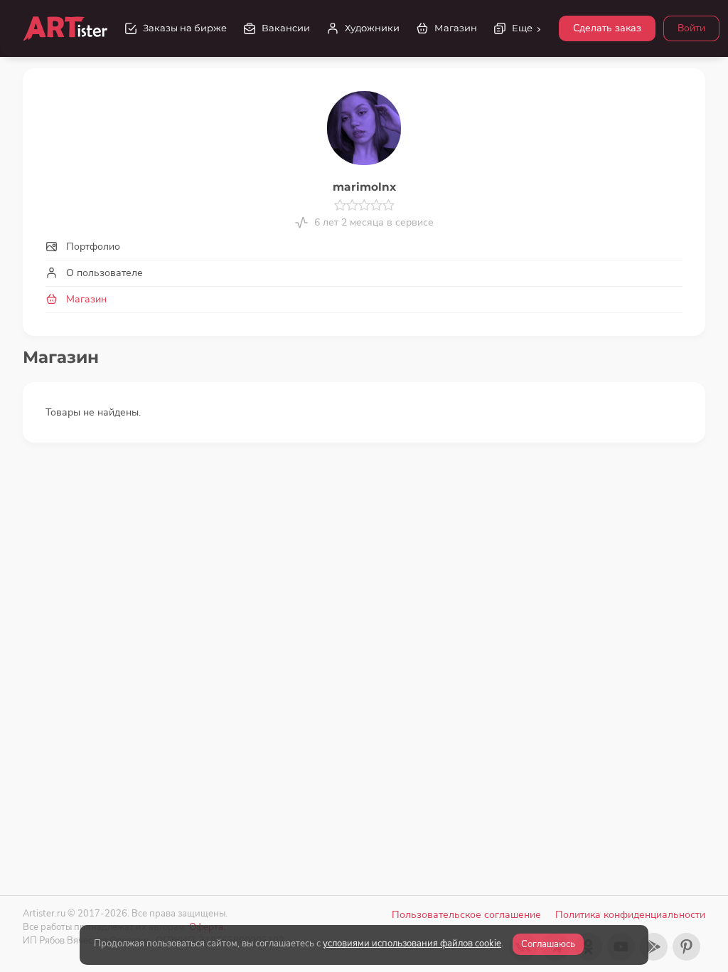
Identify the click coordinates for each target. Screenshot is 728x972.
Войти (691, 28)
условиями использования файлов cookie (412, 943)
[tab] (364, 246)
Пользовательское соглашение (466, 914)
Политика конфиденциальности (630, 914)
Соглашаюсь (548, 944)
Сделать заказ (607, 28)
